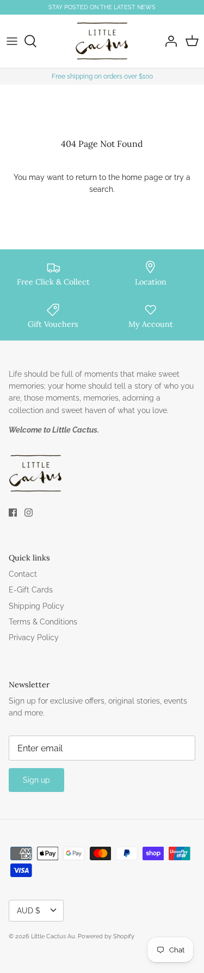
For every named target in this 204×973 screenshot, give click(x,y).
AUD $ (28, 910)
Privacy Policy (34, 637)
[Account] (168, 41)
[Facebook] (13, 512)
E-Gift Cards (31, 589)
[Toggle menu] (12, 41)
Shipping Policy (36, 606)
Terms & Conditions (43, 621)
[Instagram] (28, 512)
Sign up (36, 780)
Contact (23, 574)
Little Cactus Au (53, 936)
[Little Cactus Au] (102, 41)
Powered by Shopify (106, 936)
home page (142, 177)
